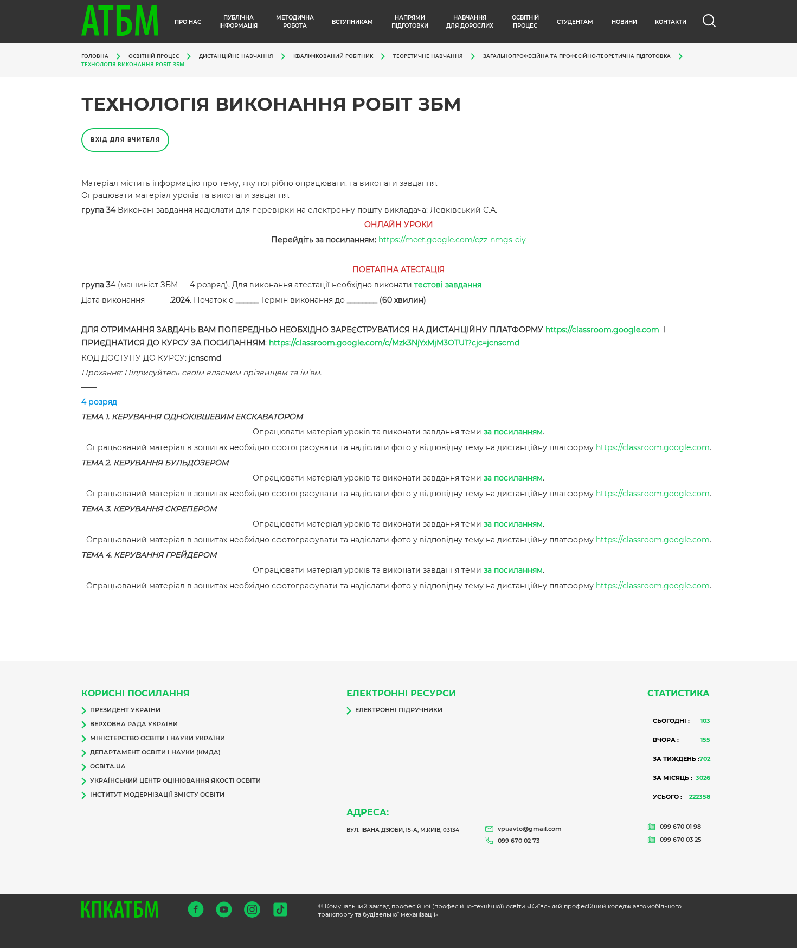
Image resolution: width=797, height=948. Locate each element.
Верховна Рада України (134, 724)
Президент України (125, 710)
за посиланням (513, 432)
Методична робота (295, 21)
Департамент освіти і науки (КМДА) (155, 752)
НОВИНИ (624, 21)
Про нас (188, 21)
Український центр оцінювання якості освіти (175, 780)
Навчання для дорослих (469, 21)
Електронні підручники (398, 710)
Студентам (575, 21)
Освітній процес (525, 21)
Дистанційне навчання (236, 56)
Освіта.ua (107, 766)
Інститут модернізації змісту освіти (157, 794)
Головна (94, 56)
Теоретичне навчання (428, 56)
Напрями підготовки (409, 21)
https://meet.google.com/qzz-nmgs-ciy (452, 240)
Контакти (670, 21)
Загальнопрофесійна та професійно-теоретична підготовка (577, 56)
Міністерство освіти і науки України (157, 738)
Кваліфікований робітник (333, 56)
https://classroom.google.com (602, 330)
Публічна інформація (238, 21)
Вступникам (352, 21)
